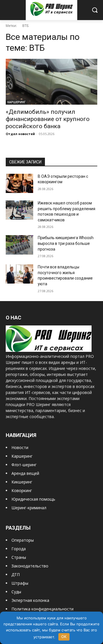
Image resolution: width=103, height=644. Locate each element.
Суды (16, 591)
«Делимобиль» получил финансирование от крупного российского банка (48, 119)
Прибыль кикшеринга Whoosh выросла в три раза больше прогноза (66, 243)
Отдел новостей (20, 134)
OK (63, 636)
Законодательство (29, 566)
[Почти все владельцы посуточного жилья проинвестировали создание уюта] (19, 274)
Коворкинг (21, 490)
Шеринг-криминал (28, 507)
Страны (18, 557)
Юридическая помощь (33, 499)
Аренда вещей (25, 473)
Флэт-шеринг (24, 464)
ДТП (15, 574)
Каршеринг (22, 456)
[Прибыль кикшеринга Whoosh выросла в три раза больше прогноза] (19, 244)
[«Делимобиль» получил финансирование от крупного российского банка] (51, 82)
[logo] (49, 350)
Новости (19, 447)
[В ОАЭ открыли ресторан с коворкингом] (19, 183)
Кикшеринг (21, 482)
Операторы (22, 540)
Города (18, 548)
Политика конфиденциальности (42, 609)
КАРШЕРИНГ (16, 102)
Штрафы (19, 583)
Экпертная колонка (30, 600)
